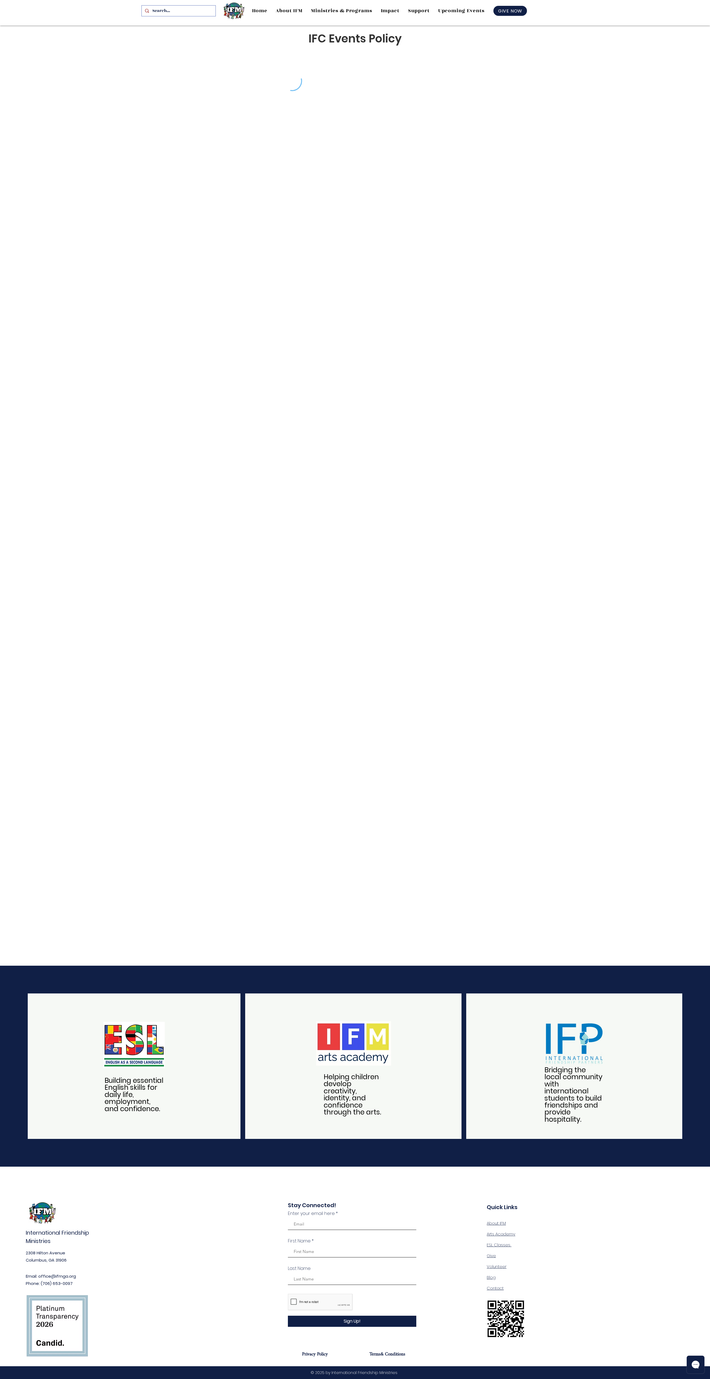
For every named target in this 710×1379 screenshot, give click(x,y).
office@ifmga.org (57, 1276)
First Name (299, 1241)
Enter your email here (311, 1213)
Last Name (299, 1268)
